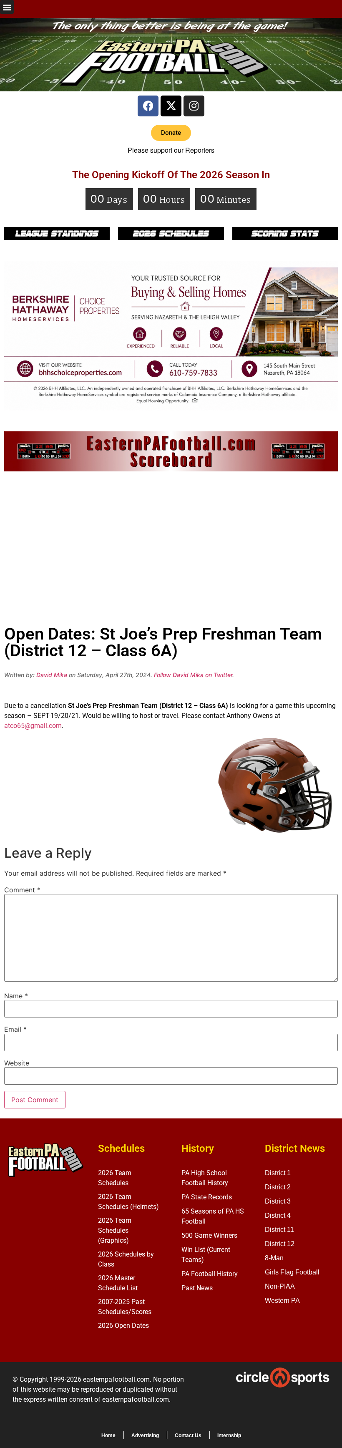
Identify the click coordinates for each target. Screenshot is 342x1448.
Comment (22, 889)
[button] (7, 7)
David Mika (51, 674)
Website (16, 1063)
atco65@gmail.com (33, 726)
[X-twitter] (171, 106)
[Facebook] (148, 106)
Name (16, 995)
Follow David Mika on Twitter (193, 674)
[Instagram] (194, 106)
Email (15, 1029)
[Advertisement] (171, 550)
